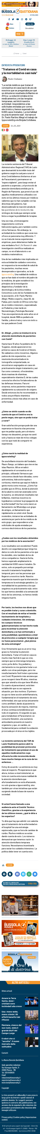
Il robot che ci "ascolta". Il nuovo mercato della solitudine (10, 1042)
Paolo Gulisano (15, 78)
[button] (20, 34)
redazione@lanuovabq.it (11, 1077)
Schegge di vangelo (11, 41)
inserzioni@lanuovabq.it (11, 1082)
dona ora (30, 24)
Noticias (11, 28)
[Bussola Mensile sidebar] (20, 933)
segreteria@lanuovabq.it (11, 1080)
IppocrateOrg (8, 274)
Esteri (25, 53)
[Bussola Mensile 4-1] (20, 905)
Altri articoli (20, 982)
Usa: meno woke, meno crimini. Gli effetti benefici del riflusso (11, 1015)
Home (17, 53)
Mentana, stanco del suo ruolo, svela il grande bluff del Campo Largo (12, 1029)
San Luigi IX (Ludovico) (29, 41)
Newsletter (29, 28)
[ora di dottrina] (20, 961)
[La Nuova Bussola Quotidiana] (20, 11)
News (11, 24)
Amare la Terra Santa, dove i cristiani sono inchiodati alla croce (12, 1002)
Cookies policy (19, 1117)
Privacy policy (7, 1117)
